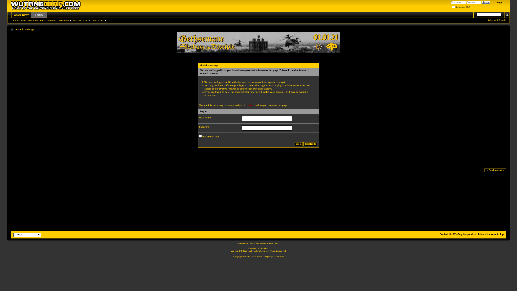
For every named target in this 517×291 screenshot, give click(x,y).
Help (499, 2)
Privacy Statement (488, 234)
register (251, 105)
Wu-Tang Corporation (464, 234)
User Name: (205, 117)
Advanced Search (496, 20)
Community (63, 20)
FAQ (42, 20)
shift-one (280, 257)
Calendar (51, 20)
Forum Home (19, 20)
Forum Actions (80, 20)
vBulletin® (264, 248)
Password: (204, 127)
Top (502, 234)
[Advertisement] (258, 200)
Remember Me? (462, 7)
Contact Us (446, 234)
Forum (39, 15)
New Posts (32, 20)
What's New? (21, 15)
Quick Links (98, 20)
